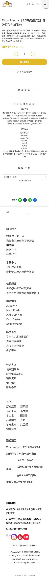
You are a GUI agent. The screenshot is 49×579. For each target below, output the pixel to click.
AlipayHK (11, 305)
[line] (20, 200)
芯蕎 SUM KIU (14, 314)
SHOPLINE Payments (28, 575)
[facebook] (25, 200)
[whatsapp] (30, 200)
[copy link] (35, 200)
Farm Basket (13, 319)
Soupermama (14, 324)
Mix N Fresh (13, 310)
